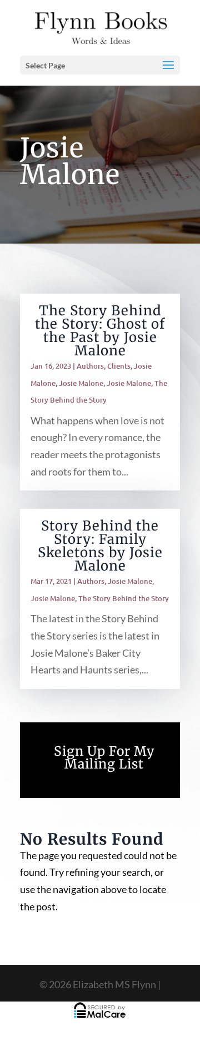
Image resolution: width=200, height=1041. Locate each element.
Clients (119, 366)
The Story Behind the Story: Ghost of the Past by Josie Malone (100, 330)
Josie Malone (81, 383)
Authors (90, 366)
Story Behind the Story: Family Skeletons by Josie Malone (100, 545)
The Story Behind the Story (123, 598)
